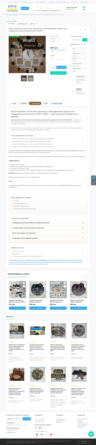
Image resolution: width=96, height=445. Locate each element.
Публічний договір (41, 2)
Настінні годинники (13, 14)
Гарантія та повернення (62, 2)
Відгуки (31, 2)
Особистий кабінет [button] (84, 2)
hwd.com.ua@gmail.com (41, 431)
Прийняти (84, 441)
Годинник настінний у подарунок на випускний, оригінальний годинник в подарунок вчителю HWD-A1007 (57, 347)
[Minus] (54, 68)
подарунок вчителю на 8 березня (55, 262)
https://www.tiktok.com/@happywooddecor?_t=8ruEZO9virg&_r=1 (43, 427)
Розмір (52, 55)
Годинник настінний (18, 260)
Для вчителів (16, 253)
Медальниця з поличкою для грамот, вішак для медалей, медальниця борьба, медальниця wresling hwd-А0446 (17, 347)
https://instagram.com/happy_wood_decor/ (36, 427)
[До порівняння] (85, 29)
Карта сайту (80, 427)
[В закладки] (81, 29)
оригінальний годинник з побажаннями (36, 260)
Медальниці (59, 422)
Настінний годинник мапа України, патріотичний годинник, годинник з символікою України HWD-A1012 (37, 347)
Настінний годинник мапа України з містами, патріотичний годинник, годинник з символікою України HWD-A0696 (78, 391)
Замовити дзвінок (70, 9)
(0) (55, 38)
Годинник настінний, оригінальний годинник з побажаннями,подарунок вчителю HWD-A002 (36, 391)
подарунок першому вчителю (36, 262)
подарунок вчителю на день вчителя (71, 260)
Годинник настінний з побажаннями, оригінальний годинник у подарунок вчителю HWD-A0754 (58, 391)
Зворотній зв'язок (82, 425)
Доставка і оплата (13, 2)
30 (52, 59)
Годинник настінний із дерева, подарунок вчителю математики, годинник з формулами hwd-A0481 (57, 301)
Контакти (51, 2)
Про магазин (23, 2)
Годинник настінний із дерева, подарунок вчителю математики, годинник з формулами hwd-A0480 (36, 301)
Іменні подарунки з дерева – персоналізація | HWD (28, 256)
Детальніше (38, 442)
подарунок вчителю (54, 260)
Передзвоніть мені (10, 432)
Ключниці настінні (60, 420)
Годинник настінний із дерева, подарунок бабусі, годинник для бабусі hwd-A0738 (17, 301)
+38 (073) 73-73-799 (71, 7)
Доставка (80, 420)
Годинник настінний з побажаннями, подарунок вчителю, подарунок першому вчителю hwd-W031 (78, 347)
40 (57, 59)
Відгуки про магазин (82, 418)
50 (61, 59)
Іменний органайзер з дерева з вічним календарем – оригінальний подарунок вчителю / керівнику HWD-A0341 (16, 391)
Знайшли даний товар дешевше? (58, 49)
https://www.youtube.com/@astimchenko (39, 427)
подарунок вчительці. (41, 264)
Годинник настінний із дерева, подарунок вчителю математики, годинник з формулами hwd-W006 (77, 301)
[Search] (36, 8)
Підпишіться (27, 418)
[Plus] (54, 66)
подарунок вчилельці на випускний (24, 264)
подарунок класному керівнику (18, 262)
